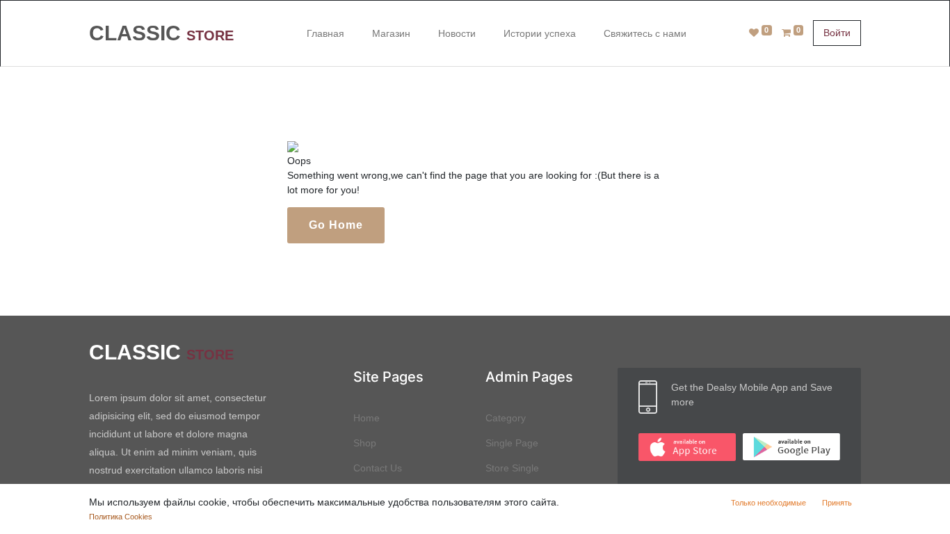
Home (366, 417)
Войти (837, 32)
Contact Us (377, 468)
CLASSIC (161, 33)
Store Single (512, 468)
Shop (364, 442)
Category (505, 417)
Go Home (336, 225)
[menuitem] (325, 33)
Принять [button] (837, 503)
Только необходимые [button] (768, 503)
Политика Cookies (120, 516)
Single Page (511, 442)
